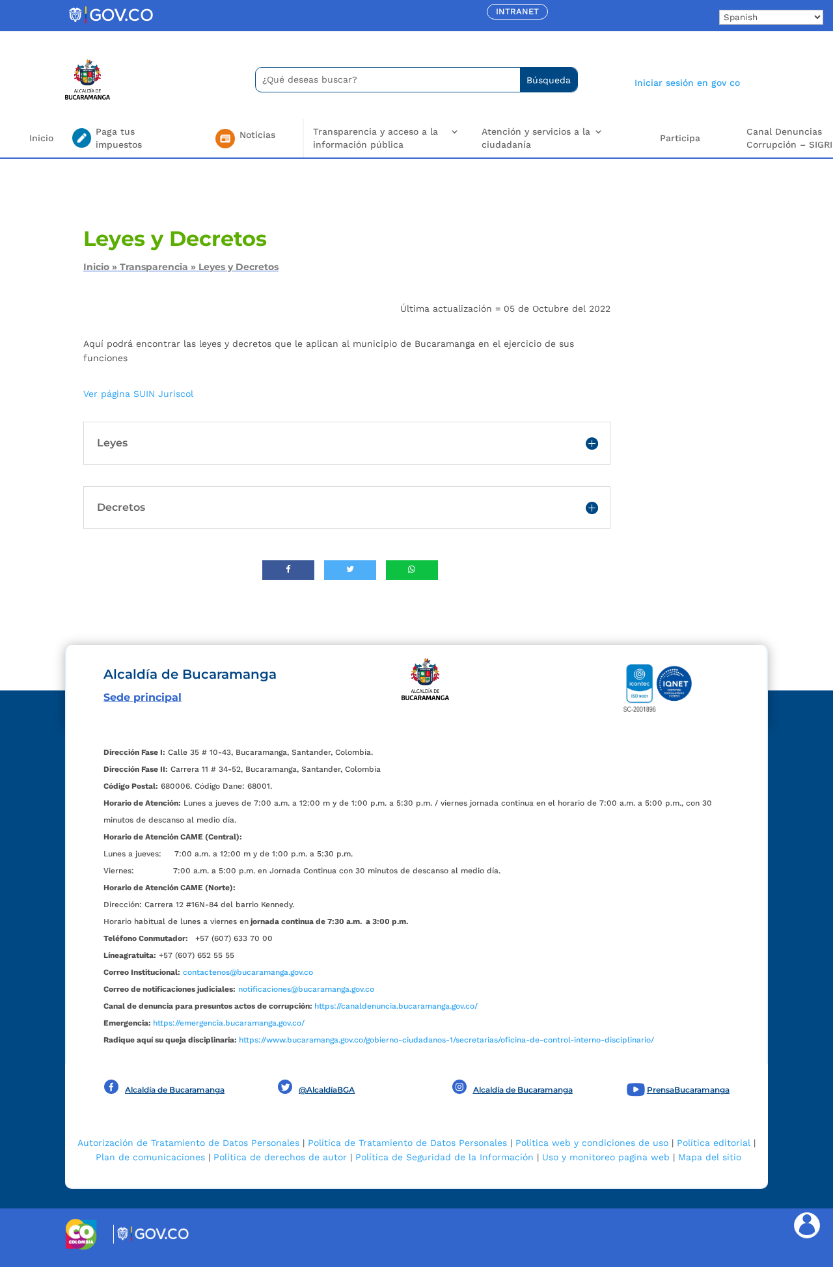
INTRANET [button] (517, 11)
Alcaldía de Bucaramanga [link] (175, 1090)
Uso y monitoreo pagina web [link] (606, 1157)
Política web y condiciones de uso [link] (591, 1143)
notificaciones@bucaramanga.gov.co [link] (306, 989)
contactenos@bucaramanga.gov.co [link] (248, 972)
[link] (110, 23)
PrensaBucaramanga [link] (688, 1090)
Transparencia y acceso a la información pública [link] (375, 138)
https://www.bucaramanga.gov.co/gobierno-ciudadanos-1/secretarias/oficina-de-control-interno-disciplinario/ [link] (446, 1039)
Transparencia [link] (154, 267)
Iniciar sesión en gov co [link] (687, 82)
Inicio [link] (41, 138)
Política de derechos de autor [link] (280, 1157)
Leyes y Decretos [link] (238, 267)
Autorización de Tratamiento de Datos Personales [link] (188, 1143)
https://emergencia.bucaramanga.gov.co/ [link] (229, 1023)
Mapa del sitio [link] (709, 1157)
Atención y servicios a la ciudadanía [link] (536, 138)
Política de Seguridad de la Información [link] (444, 1157)
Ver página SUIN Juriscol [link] (138, 393)
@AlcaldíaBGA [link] (327, 1090)
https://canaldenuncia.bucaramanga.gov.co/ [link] (396, 1006)
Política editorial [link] (713, 1143)
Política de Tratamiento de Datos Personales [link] (407, 1143)
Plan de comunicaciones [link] (150, 1157)
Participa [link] (680, 138)
